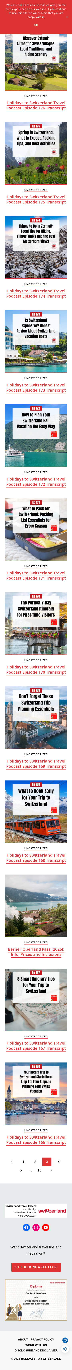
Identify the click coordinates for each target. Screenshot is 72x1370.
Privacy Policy (42, 1339)
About (23, 1339)
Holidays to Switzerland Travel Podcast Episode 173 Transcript (36, 387)
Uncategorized (36, 96)
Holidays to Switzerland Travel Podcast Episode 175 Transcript (36, 199)
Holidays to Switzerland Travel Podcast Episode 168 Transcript (36, 857)
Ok (36, 25)
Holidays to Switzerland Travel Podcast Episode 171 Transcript (36, 575)
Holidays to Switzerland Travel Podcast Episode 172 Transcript (36, 481)
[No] (67, 17)
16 (39, 1170)
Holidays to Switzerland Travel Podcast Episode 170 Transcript (36, 669)
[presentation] (36, 59)
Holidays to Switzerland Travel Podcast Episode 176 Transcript (36, 105)
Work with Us (36, 1345)
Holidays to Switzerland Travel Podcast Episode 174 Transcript (36, 293)
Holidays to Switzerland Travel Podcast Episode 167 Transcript (36, 1045)
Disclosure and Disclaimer (36, 1350)
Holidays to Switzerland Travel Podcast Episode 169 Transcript (36, 763)
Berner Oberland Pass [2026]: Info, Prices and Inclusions (36, 951)
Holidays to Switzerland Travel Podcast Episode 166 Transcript (36, 1139)
